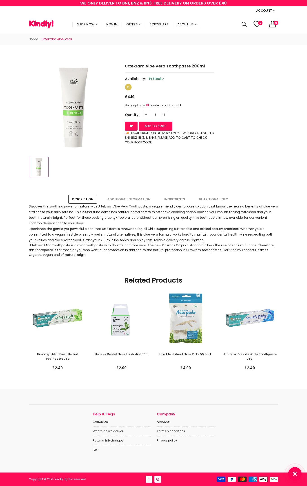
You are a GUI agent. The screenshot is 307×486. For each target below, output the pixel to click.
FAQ (96, 450)
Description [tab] (82, 199)
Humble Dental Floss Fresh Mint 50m (57, 354)
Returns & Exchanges (108, 440)
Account (264, 10)
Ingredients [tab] (174, 199)
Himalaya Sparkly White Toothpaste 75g (186, 356)
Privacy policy (167, 440)
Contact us (101, 421)
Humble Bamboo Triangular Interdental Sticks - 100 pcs (249, 356)
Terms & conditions (171, 431)
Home (33, 39)
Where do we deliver (108, 431)
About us (163, 421)
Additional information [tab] (128, 199)
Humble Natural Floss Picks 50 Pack (121, 354)
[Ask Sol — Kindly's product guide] (295, 474)
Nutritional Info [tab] (213, 199)
